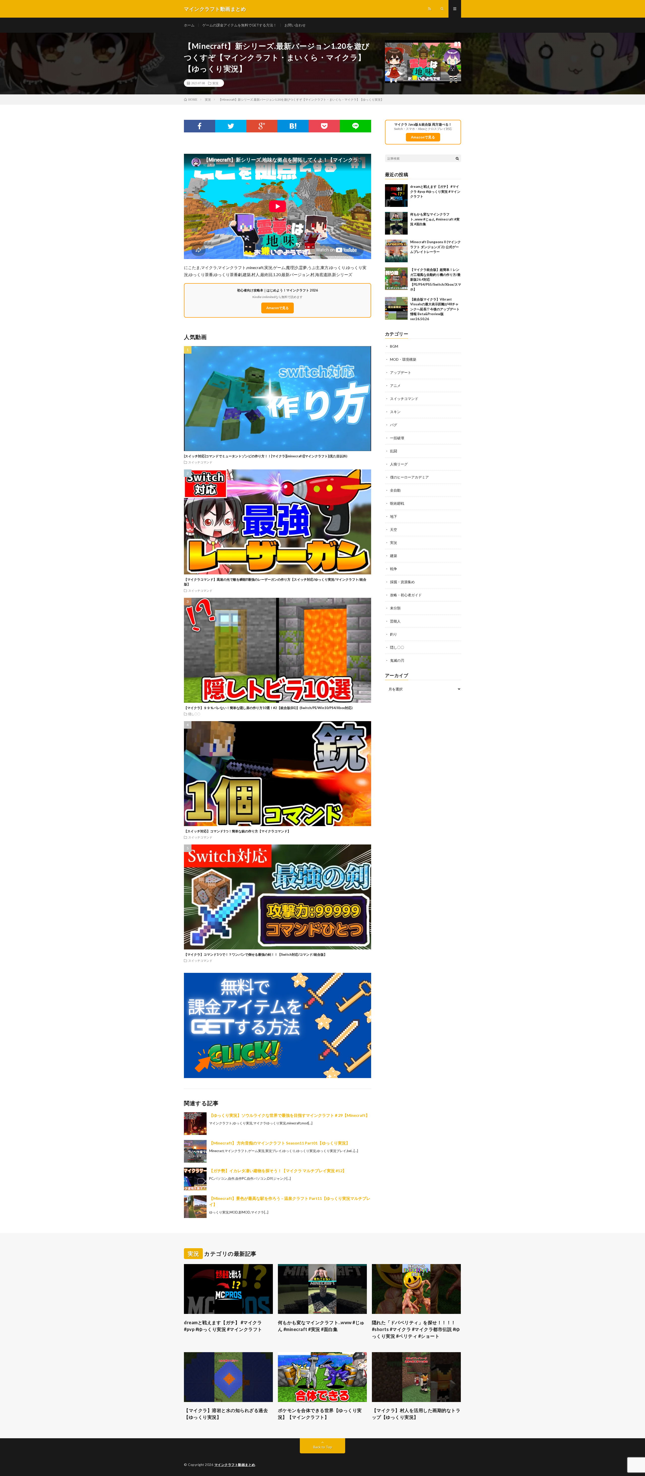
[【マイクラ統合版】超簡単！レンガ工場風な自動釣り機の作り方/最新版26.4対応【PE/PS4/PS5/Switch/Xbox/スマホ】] (396, 278)
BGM (394, 346)
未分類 (395, 608)
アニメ (395, 385)
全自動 (395, 490)
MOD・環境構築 (403, 359)
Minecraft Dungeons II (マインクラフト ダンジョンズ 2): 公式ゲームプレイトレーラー (435, 247)
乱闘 (393, 451)
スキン (395, 412)
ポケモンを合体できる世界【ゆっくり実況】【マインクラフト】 (320, 1414)
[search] (457, 158)
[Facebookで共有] (199, 126)
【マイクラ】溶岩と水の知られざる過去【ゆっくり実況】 (226, 1414)
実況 (215, 83)
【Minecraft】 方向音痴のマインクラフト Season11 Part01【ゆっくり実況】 (279, 1142)
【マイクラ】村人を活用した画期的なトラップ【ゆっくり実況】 (416, 1414)
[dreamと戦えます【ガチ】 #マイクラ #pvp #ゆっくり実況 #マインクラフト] (396, 195)
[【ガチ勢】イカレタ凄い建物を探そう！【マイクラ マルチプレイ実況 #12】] (195, 1179)
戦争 (393, 569)
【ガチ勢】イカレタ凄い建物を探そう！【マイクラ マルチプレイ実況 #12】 (277, 1170)
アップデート (400, 372)
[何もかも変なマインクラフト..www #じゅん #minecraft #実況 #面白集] (396, 223)
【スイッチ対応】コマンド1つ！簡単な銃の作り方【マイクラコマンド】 (237, 831)
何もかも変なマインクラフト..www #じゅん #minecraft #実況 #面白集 (435, 219)
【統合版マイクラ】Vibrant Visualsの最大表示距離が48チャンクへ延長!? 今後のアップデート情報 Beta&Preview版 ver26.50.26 (435, 309)
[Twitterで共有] (230, 126)
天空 (393, 529)
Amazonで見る (277, 308)
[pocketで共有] (324, 126)
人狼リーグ (399, 464)
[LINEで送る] (355, 126)
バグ (393, 425)
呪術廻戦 (397, 503)
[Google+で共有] (262, 126)
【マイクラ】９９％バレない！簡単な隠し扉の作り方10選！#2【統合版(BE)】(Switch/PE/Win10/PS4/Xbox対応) (268, 708)
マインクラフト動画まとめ (234, 1465)
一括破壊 (397, 438)
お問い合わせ (295, 25)
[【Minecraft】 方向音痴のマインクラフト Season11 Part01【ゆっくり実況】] (195, 1151)
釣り (393, 634)
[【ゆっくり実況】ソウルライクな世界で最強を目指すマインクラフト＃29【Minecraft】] (195, 1123)
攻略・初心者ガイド (406, 595)
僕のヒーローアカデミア (409, 477)
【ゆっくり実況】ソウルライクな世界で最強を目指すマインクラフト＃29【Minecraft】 (289, 1115)
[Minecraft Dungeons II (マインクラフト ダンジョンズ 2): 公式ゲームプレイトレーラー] (396, 251)
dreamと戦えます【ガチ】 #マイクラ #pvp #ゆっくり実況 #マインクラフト (435, 191)
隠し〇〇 (194, 713)
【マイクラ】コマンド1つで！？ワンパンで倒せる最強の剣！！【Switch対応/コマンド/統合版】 (255, 954)
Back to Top (322, 1447)
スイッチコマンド (200, 462)
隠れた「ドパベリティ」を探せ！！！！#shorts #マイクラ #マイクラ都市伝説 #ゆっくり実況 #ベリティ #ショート (416, 1329)
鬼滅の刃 (397, 660)
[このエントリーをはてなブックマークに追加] (293, 126)
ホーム (189, 25)
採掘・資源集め (402, 582)
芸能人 (395, 621)
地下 (393, 516)
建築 (393, 556)
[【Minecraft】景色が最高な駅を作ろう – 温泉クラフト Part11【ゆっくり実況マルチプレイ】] (195, 1206)
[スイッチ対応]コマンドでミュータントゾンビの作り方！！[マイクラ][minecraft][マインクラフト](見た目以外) (265, 456)
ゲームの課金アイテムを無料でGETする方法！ (239, 25)
